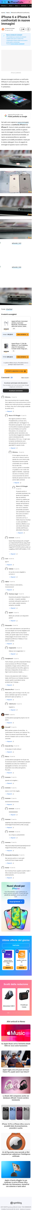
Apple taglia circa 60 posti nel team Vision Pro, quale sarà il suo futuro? (16, 1071)
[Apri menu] (24, 2)
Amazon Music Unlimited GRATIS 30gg (8, 962)
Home (3, 12)
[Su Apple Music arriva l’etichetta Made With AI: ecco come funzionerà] (15, 1032)
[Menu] (2, 2)
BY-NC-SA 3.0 (15, 1209)
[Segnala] (13, 411)
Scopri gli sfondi (15, 901)
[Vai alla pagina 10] (22, 1012)
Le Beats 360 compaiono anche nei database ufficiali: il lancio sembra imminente (16, 1098)
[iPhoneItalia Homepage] (15, 1)
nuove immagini (23, 122)
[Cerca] (5, 2)
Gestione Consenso (25, 1209)
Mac (16, 6)
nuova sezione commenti (17, 43)
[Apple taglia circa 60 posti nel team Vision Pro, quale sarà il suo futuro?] (15, 1059)
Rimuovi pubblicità (16, 72)
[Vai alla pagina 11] (24, 1012)
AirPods (23, 6)
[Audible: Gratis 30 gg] (21, 954)
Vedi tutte (16, 945)
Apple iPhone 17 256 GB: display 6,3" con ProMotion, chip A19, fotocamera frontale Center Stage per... (20, 346)
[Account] (29, 2)
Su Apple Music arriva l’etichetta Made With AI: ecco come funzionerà (15, 1045)
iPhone (3, 6)
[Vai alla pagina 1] (8, 1012)
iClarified (9, 309)
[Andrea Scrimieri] (2, 29)
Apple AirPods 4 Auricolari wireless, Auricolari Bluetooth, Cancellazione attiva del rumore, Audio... (20, 323)
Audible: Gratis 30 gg (21, 961)
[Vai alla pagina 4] (13, 1012)
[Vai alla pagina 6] (16, 1012)
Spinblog (10, 1207)
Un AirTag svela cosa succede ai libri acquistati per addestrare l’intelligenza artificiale (15, 1154)
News (8, 12)
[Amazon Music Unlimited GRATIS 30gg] (8, 954)
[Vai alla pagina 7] (18, 1012)
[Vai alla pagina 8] (19, 1012)
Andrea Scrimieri (10, 28)
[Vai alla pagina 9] (21, 1012)
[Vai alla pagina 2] (10, 1012)
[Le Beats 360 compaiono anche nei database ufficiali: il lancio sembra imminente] (15, 1085)
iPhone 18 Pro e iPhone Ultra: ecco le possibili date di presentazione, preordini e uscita (16, 1126)
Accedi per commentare (16, 390)
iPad (10, 6)
